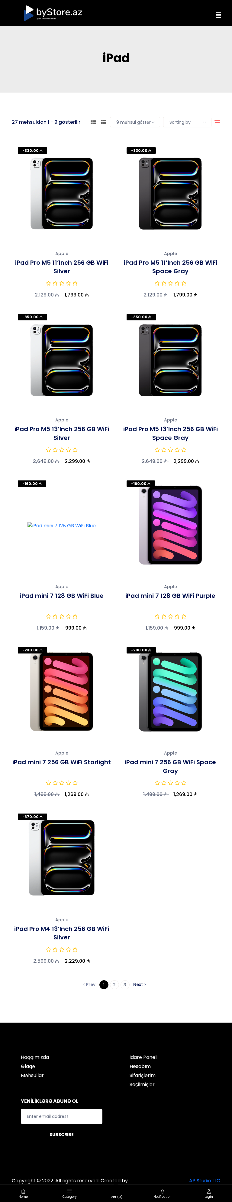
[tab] (93, 122)
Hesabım (140, 1066)
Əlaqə (28, 1066)
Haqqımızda (35, 1057)
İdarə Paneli (143, 1057)
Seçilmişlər (142, 1084)
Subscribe (62, 1135)
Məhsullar (32, 1075)
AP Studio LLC (204, 1180)
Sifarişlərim (143, 1075)
